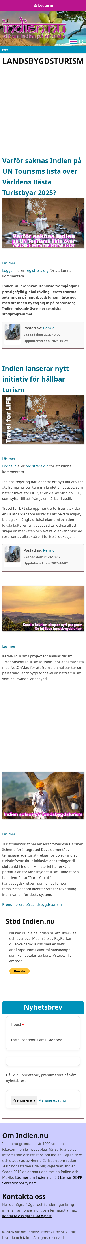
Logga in (45, 5)
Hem (5, 49)
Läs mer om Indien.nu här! (37, 1177)
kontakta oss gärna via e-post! (27, 1215)
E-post (16, 1024)
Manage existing (52, 1100)
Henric (48, 328)
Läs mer (8, 263)
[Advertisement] (43, 110)
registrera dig (37, 270)
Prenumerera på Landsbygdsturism (32, 904)
